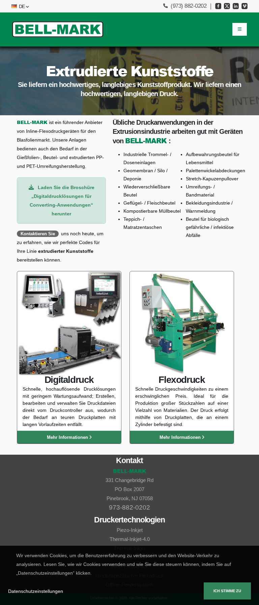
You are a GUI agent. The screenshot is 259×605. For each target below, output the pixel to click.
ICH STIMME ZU (227, 591)
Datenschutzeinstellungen (35, 591)
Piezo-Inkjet (130, 530)
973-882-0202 (129, 507)
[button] (19, 6)
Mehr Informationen (68, 437)
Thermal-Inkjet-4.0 (130, 539)
